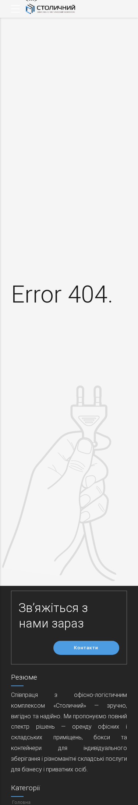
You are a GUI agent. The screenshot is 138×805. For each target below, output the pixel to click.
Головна (21, 802)
